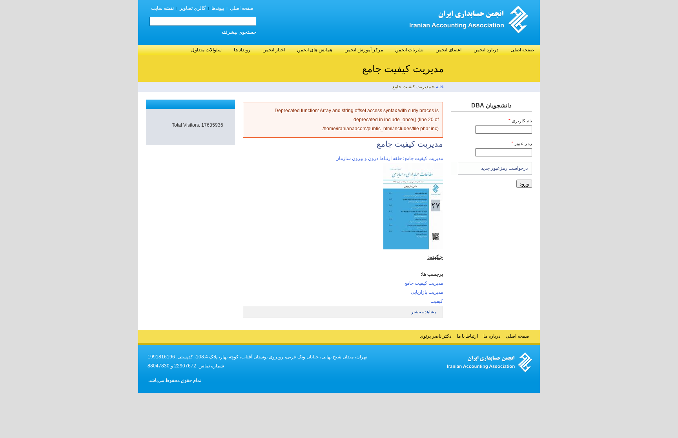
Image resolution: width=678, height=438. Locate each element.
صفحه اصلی (241, 8)
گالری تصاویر (193, 8)
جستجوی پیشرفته (238, 32)
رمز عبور (521, 143)
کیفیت (436, 301)
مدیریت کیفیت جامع (424, 283)
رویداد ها (242, 50)
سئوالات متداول (206, 50)
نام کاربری (520, 121)
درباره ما (491, 336)
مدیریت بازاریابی (427, 292)
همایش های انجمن (314, 50)
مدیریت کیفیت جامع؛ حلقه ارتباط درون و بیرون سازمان (389, 158)
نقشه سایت (162, 8)
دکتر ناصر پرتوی (435, 336)
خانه (440, 86)
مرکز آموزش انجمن (363, 50)
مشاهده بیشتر (424, 311)
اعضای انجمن (448, 50)
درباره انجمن (486, 50)
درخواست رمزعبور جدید (504, 168)
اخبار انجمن (273, 50)
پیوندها (217, 8)
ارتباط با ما (467, 336)
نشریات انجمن (409, 50)
